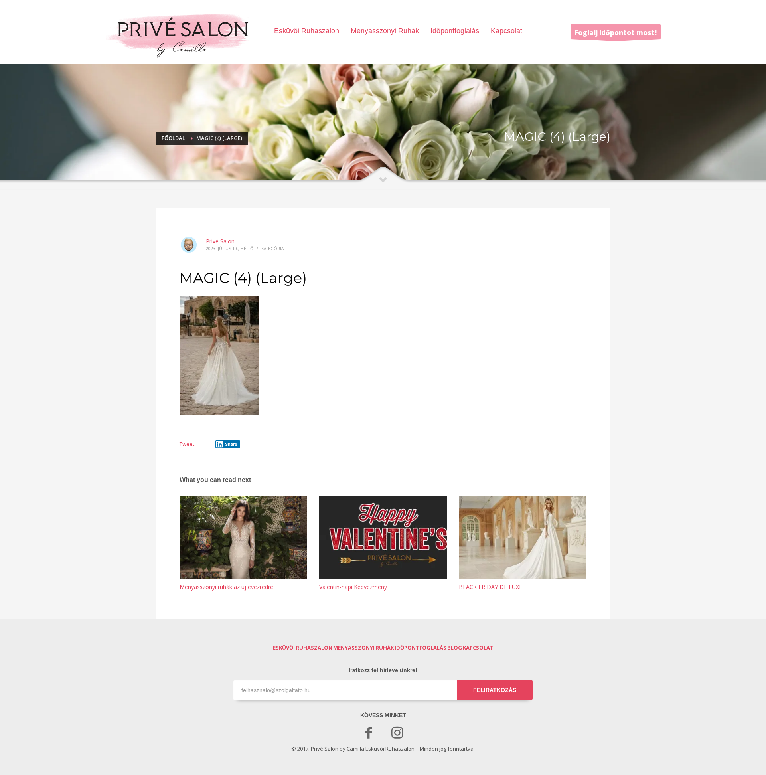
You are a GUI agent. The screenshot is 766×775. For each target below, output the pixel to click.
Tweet (187, 443)
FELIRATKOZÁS (494, 690)
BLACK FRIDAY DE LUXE (490, 587)
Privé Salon (220, 241)
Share (231, 444)
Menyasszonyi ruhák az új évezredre (226, 587)
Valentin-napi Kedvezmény (353, 587)
